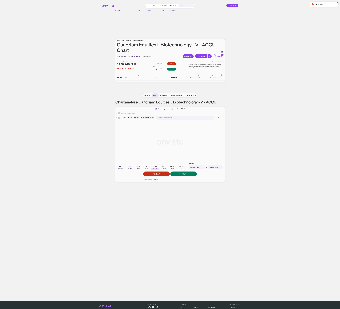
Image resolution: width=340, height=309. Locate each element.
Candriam (147, 56)
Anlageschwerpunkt (176, 95)
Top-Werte (211, 307)
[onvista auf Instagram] (157, 307)
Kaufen (172, 69)
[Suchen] (192, 5)
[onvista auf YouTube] (153, 307)
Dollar (196, 307)
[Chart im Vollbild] (222, 117)
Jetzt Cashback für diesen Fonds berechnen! (199, 63)
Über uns (232, 307)
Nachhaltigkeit (191, 95)
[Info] (221, 75)
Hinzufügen (188, 56)
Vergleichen (202, 56)
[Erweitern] (210, 56)
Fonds (124, 10)
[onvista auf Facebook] (149, 307)
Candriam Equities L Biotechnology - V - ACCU (139, 10)
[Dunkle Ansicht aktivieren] (110, 1)
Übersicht (147, 95)
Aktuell (154, 6)
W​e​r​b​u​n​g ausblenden (185, 24)
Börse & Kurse (118, 10)
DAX (181, 307)
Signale (219, 56)
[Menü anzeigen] (148, 6)
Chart (155, 95)
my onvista (163, 6)
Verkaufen (171, 63)
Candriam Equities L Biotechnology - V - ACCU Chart (164, 10)
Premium (173, 6)
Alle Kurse (163, 95)
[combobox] (185, 118)
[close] (337, 2)
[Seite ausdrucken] (222, 51)
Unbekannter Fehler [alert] (320, 4)
